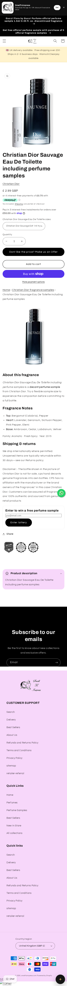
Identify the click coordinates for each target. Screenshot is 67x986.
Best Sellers (13, 727)
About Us (12, 735)
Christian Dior (11, 183)
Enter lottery (18, 522)
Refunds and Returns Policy (22, 742)
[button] (4, 41)
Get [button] (57, 7)
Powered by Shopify (44, 975)
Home (6, 290)
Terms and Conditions (19, 750)
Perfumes (12, 802)
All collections (14, 833)
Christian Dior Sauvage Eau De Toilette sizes (27, 219)
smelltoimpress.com (28, 975)
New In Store (14, 825)
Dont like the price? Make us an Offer (33, 252)
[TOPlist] (5, 983)
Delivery (11, 719)
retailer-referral (15, 773)
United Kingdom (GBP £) (32, 946)
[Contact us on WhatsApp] (61, 493)
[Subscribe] (56, 662)
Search (11, 712)
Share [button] (10, 534)
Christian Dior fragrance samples (33, 290)
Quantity (7, 234)
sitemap (11, 766)
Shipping (19, 204)
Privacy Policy (14, 758)
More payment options (33, 282)
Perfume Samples (17, 810)
